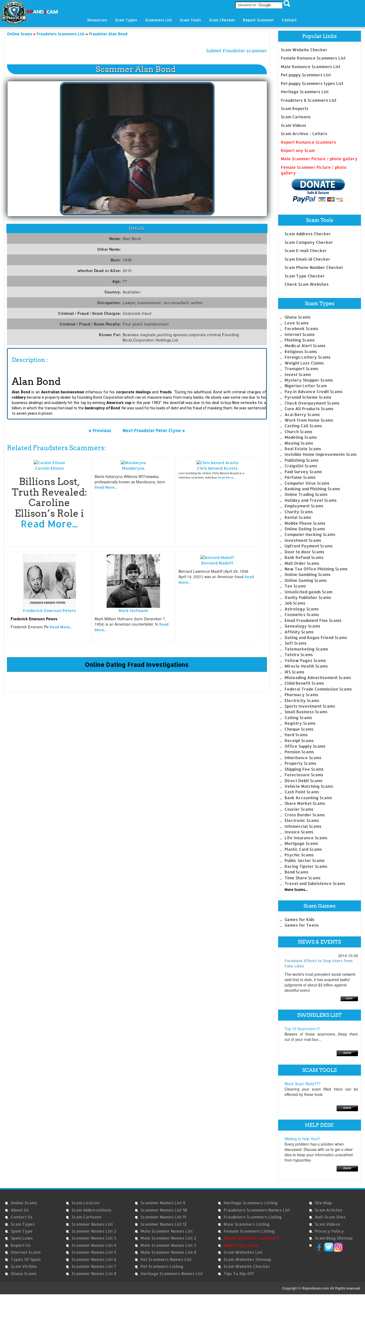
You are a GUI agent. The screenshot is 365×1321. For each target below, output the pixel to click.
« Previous (99, 430)
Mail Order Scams (302, 563)
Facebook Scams (301, 328)
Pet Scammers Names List (166, 1259)
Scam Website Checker (304, 49)
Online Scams (24, 1202)
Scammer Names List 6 (94, 1259)
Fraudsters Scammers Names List (257, 1210)
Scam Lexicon (85, 1202)
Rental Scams (298, 517)
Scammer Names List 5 (94, 1252)
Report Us (21, 1245)
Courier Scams (299, 809)
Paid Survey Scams (303, 471)
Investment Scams (303, 540)
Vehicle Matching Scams (309, 786)
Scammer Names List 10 (164, 1210)
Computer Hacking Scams (310, 534)
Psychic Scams (299, 854)
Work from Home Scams (309, 420)
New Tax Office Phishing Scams (316, 568)
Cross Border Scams (305, 814)
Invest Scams (298, 374)
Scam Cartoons (296, 116)
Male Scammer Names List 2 (168, 1238)
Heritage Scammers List (305, 91)
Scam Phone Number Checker (314, 267)
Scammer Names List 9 (163, 1202)
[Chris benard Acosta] (217, 462)
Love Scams (297, 323)
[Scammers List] (347, 1052)
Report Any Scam (241, 1245)
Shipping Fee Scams (304, 769)
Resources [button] (97, 20)
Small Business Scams (306, 711)
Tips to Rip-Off (239, 1273)
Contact (289, 20)
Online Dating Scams (305, 528)
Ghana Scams (297, 317)
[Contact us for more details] (347, 1168)
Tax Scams (295, 586)
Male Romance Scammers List (310, 66)
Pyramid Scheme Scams (308, 397)
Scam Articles (328, 1210)
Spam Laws (22, 1238)
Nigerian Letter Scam (306, 385)
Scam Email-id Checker (307, 259)
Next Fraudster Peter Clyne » (154, 430)
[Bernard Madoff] (217, 557)
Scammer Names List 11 (163, 1217)
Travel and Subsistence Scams (315, 883)
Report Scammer (258, 20)
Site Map (323, 1202)
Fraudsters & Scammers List (308, 100)
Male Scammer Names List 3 (168, 1245)
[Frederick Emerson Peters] (49, 580)
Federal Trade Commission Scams (318, 689)
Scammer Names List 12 (164, 1224)
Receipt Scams (299, 740)
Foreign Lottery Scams (308, 357)
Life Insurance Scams (306, 837)
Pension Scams (299, 751)
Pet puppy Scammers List (306, 74)
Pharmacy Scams (301, 694)
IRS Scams (294, 672)
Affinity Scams (299, 631)
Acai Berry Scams (302, 414)
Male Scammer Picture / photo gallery (319, 158)
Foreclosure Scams (304, 774)
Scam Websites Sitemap (247, 1259)
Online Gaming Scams (306, 580)
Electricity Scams (302, 700)
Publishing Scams (302, 460)
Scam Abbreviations (91, 1210)
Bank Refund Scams (304, 557)
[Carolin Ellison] (49, 462)
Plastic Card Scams (303, 849)
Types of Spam (26, 1259)
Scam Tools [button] (190, 20)
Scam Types (23, 1224)
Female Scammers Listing (249, 1231)
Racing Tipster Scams (306, 866)
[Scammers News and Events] (349, 998)
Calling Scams (298, 717)
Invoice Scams (299, 831)
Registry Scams (300, 723)
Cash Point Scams (302, 791)
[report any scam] (313, 191)
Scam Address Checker (308, 233)
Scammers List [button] (158, 20)
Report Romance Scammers (308, 142)
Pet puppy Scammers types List (312, 83)
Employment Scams (304, 505)
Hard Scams (296, 734)
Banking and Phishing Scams (312, 488)
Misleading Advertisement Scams (318, 677)
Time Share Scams (303, 877)
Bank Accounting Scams (308, 797)
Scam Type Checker (305, 276)
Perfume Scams (300, 477)
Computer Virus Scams (307, 483)
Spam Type (22, 1231)
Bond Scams (296, 872)
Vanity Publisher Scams (308, 597)
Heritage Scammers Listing (251, 1202)
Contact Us (22, 1217)
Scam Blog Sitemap (333, 1238)
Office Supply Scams (305, 746)
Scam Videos (293, 125)
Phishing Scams (300, 340)
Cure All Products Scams (309, 408)
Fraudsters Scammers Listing (253, 1217)
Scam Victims (24, 1266)
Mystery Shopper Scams (309, 380)
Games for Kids (299, 919)
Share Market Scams (305, 803)
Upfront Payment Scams (309, 545)
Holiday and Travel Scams (311, 500)
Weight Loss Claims (304, 363)
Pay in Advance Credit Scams (314, 391)
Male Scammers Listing (247, 1224)
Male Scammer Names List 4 (168, 1252)
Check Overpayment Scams (312, 403)
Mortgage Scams (301, 843)
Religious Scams (301, 351)
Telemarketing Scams (306, 649)
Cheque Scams (299, 729)
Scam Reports (294, 108)
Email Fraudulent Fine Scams (313, 620)
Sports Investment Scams (310, 706)
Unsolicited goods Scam (308, 591)
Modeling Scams (301, 437)
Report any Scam (298, 150)
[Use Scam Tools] (347, 1108)
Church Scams (298, 431)
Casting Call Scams (303, 425)
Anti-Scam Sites (330, 1217)
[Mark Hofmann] (133, 580)
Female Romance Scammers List (313, 58)
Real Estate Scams (303, 448)
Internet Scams (300, 334)
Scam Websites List (243, 1252)
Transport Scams (301, 368)
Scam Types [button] (126, 20)
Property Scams (300, 763)
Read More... (49, 524)
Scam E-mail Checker (306, 250)
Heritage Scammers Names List (172, 1273)
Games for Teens (302, 925)
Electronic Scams (302, 820)
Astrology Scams (302, 608)
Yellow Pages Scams (305, 660)
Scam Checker (222, 20)
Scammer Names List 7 (94, 1266)
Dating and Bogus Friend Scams (316, 637)
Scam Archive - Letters (304, 133)
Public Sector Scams (305, 860)
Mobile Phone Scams (305, 523)
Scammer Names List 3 (94, 1238)
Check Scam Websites (307, 284)
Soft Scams (295, 643)
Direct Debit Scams (304, 780)
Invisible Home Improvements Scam (320, 454)
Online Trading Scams (306, 494)
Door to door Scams (304, 551)
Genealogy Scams (302, 626)
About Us (20, 1210)
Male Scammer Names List (167, 1231)
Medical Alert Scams (305, 345)
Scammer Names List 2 (94, 1231)
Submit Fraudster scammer (236, 50)
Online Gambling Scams (308, 574)
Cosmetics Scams (302, 614)
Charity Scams (299, 511)
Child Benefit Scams (304, 683)
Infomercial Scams (303, 826)
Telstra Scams (299, 654)
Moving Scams (299, 443)
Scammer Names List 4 (94, 1245)
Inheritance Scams (303, 757)
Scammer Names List (92, 1224)
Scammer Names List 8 (94, 1273)
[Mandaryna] (133, 462)
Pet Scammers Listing (162, 1266)
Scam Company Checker (309, 242)
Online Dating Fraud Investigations (137, 664)
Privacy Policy (329, 1231)
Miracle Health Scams (306, 666)
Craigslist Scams (301, 465)
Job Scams (295, 603)
